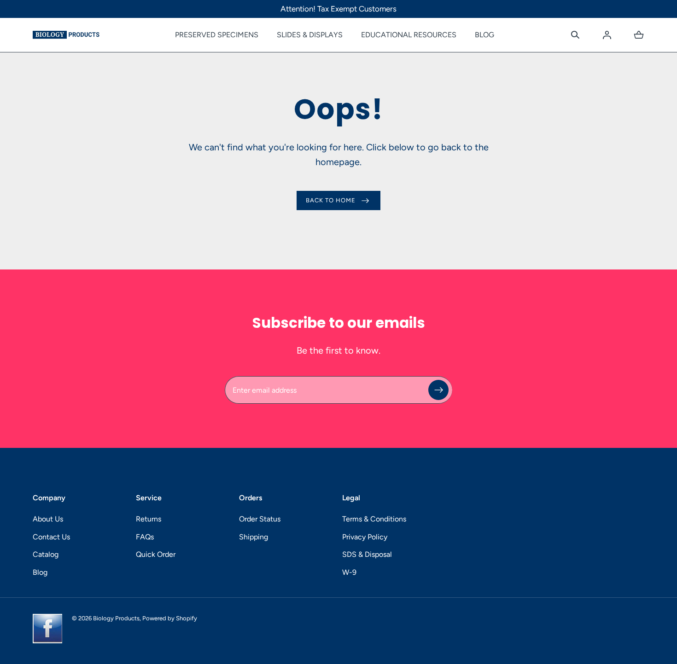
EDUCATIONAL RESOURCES (408, 34)
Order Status (259, 519)
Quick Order (155, 554)
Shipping (253, 536)
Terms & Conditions (374, 519)
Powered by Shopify (169, 618)
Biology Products (116, 618)
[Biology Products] (66, 35)
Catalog (45, 554)
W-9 (349, 572)
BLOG (484, 34)
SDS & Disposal (367, 554)
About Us (48, 519)
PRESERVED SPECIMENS (216, 34)
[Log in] (607, 34)
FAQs (145, 536)
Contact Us (51, 536)
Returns (148, 519)
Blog (40, 572)
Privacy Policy (364, 536)
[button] (575, 34)
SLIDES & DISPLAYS (310, 34)
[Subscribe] (438, 390)
